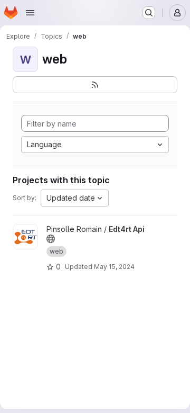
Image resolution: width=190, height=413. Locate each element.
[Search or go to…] (148, 12)
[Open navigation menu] (30, 12)
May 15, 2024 (114, 267)
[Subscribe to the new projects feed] (95, 84)
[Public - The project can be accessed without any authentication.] (50, 239)
